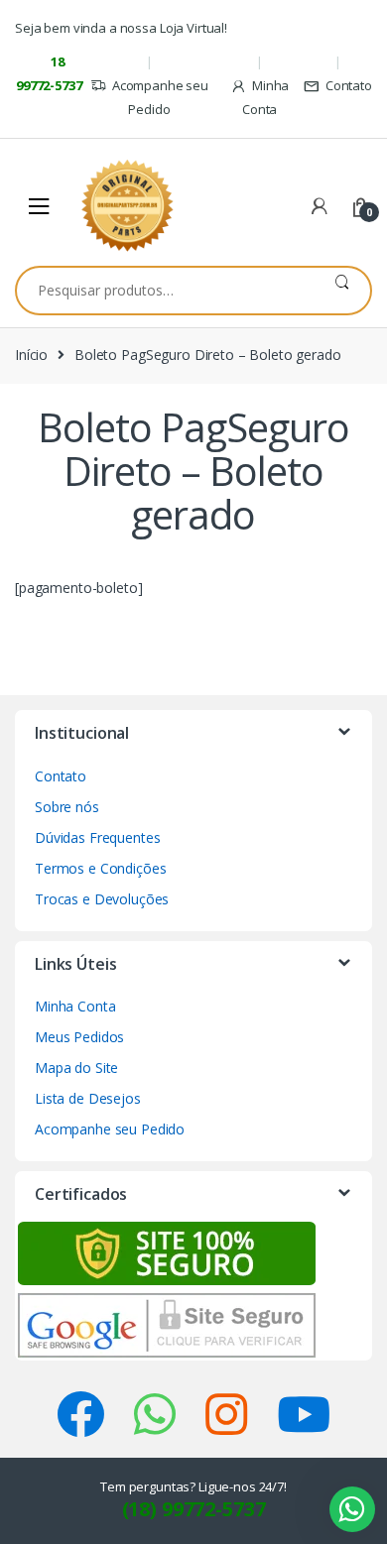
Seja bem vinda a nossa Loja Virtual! (121, 28)
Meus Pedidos (79, 1036)
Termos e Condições (100, 868)
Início (31, 354)
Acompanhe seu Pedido (160, 97)
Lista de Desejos (88, 1098)
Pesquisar (342, 290)
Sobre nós (67, 806)
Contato (348, 85)
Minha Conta (265, 97)
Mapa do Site (76, 1067)
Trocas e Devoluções (102, 899)
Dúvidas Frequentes (97, 837)
